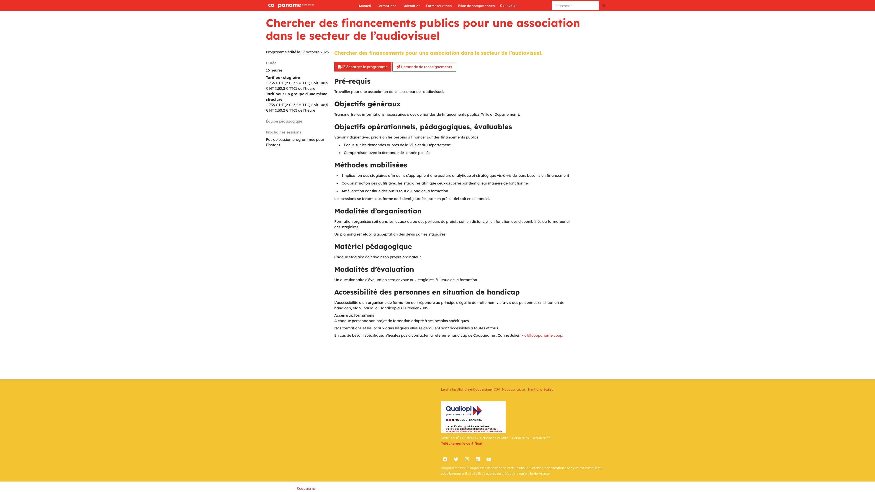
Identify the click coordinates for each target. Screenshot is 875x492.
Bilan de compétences (476, 5)
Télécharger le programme (365, 66)
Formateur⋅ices (439, 5)
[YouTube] (489, 459)
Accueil (365, 5)
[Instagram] (467, 459)
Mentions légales (540, 389)
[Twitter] (456, 459)
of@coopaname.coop (543, 335)
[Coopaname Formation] (290, 5)
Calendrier (411, 5)
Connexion (508, 5)
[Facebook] (445, 459)
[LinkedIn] (478, 459)
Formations (386, 5)
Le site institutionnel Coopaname (466, 389)
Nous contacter (514, 389)
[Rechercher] (604, 5)
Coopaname (306, 488)
